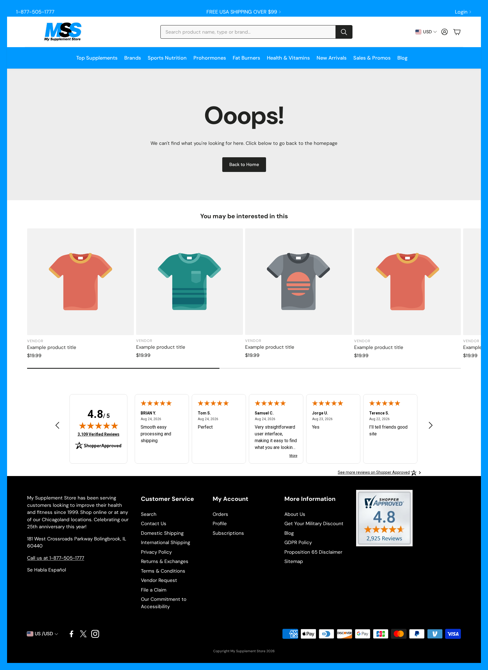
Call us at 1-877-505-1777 (55, 558)
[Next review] (430, 425)
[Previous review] (57, 425)
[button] (256, 31)
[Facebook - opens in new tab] (71, 634)
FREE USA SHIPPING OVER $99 (241, 11)
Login (461, 11)
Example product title (51, 347)
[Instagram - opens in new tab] (95, 634)
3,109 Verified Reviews (98, 434)
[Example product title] (80, 281)
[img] (98, 425)
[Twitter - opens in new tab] (83, 633)
